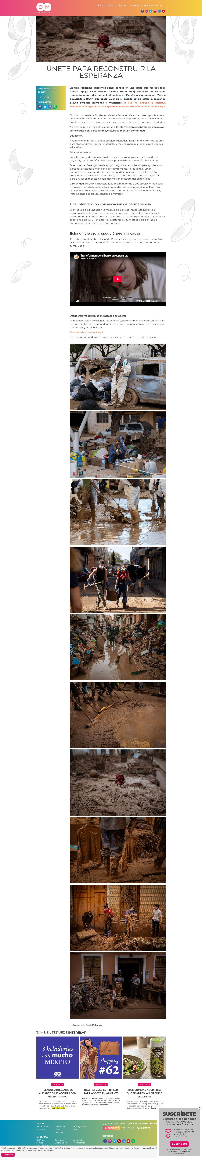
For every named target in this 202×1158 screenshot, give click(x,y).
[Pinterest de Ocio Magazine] (155, 11)
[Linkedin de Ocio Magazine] (159, 11)
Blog (159, 6)
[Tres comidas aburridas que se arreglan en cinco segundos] (144, 1058)
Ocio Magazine (44, 8)
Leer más (61, 1108)
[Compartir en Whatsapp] (55, 107)
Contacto (59, 1140)
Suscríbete (111, 1128)
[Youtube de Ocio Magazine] (163, 11)
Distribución (61, 1143)
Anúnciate (78, 1140)
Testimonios (79, 1143)
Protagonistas (80, 1127)
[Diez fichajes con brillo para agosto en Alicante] (101, 1058)
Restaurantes (105, 6)
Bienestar (136, 6)
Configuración (8, 1155)
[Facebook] (142, 11)
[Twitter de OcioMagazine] (150, 11)
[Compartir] (40, 107)
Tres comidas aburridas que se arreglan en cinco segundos (144, 1093)
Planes (42, 92)
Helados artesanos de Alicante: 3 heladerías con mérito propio (57, 1093)
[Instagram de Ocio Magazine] (146, 11)
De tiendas (121, 6)
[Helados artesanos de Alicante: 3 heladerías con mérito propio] (57, 1058)
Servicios (149, 6)
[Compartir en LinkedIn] (50, 107)
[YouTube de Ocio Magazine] (128, 1140)
